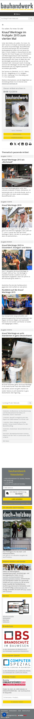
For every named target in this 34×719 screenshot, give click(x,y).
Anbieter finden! (17, 702)
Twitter (29, 589)
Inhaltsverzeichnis (17, 138)
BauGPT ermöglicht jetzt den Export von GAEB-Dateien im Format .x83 (15, 418)
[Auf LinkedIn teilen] (23, 145)
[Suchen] (31, 18)
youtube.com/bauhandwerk (11, 577)
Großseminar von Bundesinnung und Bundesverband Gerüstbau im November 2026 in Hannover (17, 412)
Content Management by (9, 715)
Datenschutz (26, 711)
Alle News (6, 441)
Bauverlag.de (5, 717)
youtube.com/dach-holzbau (11, 579)
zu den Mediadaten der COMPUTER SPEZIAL (17, 671)
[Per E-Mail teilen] (26, 144)
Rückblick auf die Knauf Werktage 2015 (12, 291)
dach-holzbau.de (15, 582)
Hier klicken (19, 494)
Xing (24, 589)
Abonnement (17, 134)
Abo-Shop (6, 620)
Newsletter (4, 711)
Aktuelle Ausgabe (8, 616)
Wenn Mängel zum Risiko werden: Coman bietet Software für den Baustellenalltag (15, 424)
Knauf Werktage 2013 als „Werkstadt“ (13, 160)
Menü (18, 14)
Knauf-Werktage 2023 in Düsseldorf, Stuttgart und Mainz (16, 246)
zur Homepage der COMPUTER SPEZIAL (15, 672)
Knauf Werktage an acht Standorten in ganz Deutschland (17, 334)
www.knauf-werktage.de (9, 84)
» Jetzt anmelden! (17, 499)
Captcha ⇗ (24, 495)
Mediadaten (6, 618)
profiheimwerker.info (20, 588)
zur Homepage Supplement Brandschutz (16, 651)
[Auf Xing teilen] (19, 145)
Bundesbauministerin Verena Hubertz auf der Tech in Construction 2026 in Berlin (16, 435)
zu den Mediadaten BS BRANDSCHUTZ (15, 649)
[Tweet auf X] (15, 145)
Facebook (9, 591)
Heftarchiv (6, 622)
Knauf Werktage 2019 (11, 205)
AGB (19, 711)
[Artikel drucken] (30, 144)
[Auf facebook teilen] (11, 145)
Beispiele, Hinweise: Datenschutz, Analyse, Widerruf (16, 503)
